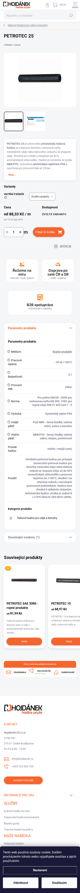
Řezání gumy (11, 823)
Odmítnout (20, 883)
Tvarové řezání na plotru (18, 829)
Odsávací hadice (14, 843)
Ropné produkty (62, 351)
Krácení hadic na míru (17, 811)
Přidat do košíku (45, 232)
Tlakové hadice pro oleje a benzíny (37, 518)
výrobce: (12, 45)
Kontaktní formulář (23, 780)
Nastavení (40, 870)
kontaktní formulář (68, 672)
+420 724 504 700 (23, 766)
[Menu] (75, 5)
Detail (24, 641)
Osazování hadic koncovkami (21, 817)
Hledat (71, 15)
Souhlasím (59, 883)
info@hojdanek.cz (22, 758)
